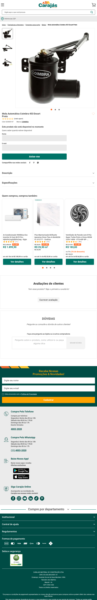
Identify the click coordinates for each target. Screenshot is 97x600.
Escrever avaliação (49, 300)
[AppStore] (21, 477)
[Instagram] (19, 498)
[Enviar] (34, 157)
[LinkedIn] (30, 498)
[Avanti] (6, 570)
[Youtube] (24, 498)
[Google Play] (21, 471)
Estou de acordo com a (21, 394)
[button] (43, 267)
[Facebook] (13, 498)
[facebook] (30, 162)
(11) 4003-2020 (18, 450)
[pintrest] (42, 498)
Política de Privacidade (29, 394)
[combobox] (48, 12)
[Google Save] (82, 560)
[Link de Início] (4, 25)
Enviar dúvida (76, 343)
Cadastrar (48, 400)
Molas (44, 25)
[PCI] (6, 560)
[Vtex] (19, 570)
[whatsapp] (38, 162)
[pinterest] (34, 162)
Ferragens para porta (33, 25)
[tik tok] (36, 498)
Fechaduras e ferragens (16, 25)
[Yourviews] (17, 560)
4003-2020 (16, 429)
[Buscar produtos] (92, 12)
